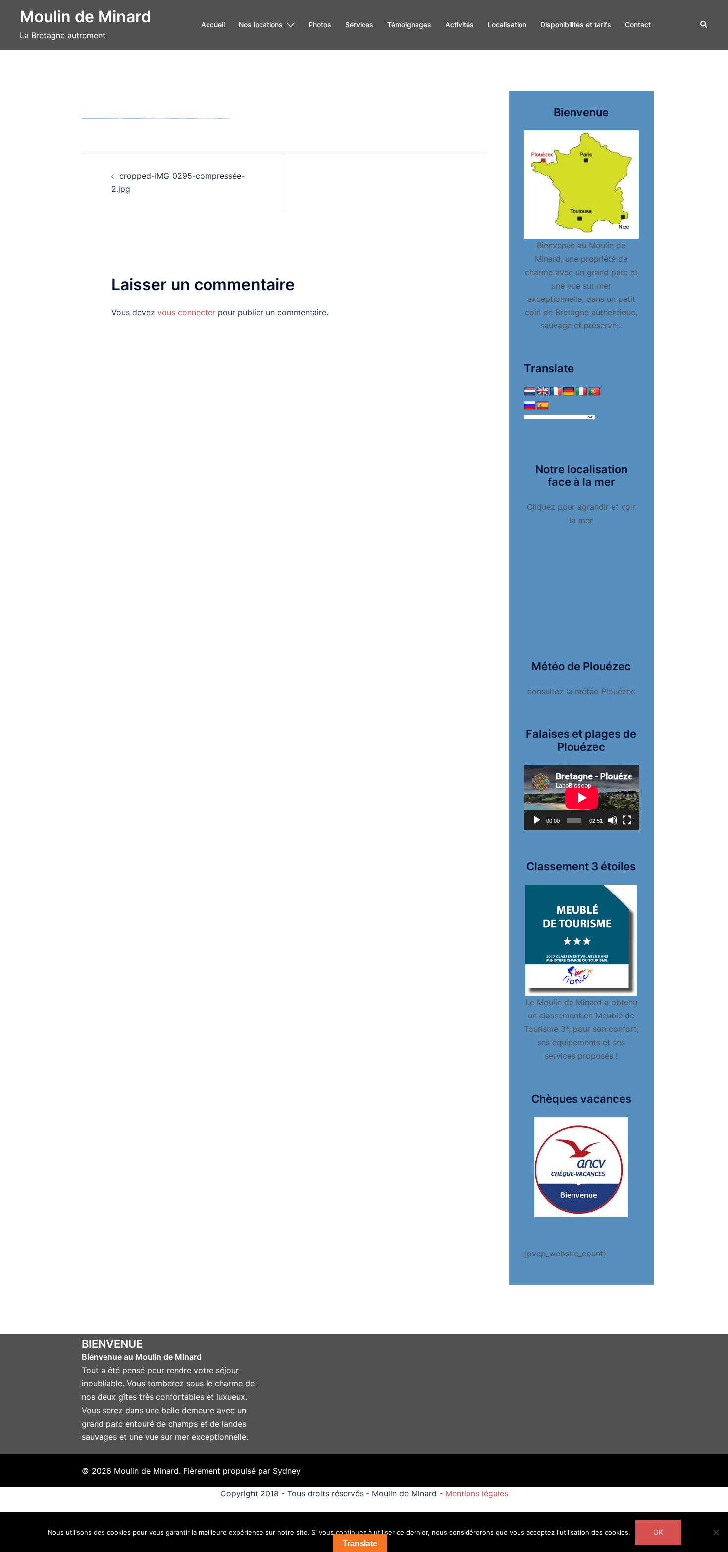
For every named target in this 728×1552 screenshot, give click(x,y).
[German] (568, 392)
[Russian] (530, 406)
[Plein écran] (627, 820)
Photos (320, 24)
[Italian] (581, 392)
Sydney (287, 1471)
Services (359, 24)
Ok (658, 1532)
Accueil (213, 24)
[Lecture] (537, 820)
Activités (459, 24)
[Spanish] (543, 406)
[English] (543, 392)
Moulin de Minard (85, 16)
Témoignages (409, 24)
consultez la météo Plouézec (581, 691)
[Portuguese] (594, 392)
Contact (638, 24)
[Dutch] (530, 392)
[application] (581, 797)
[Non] (716, 1532)
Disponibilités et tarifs (575, 24)
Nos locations (261, 24)
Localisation (507, 24)
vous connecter (186, 312)
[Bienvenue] (581, 184)
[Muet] (613, 820)
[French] (556, 392)
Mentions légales (476, 1493)
